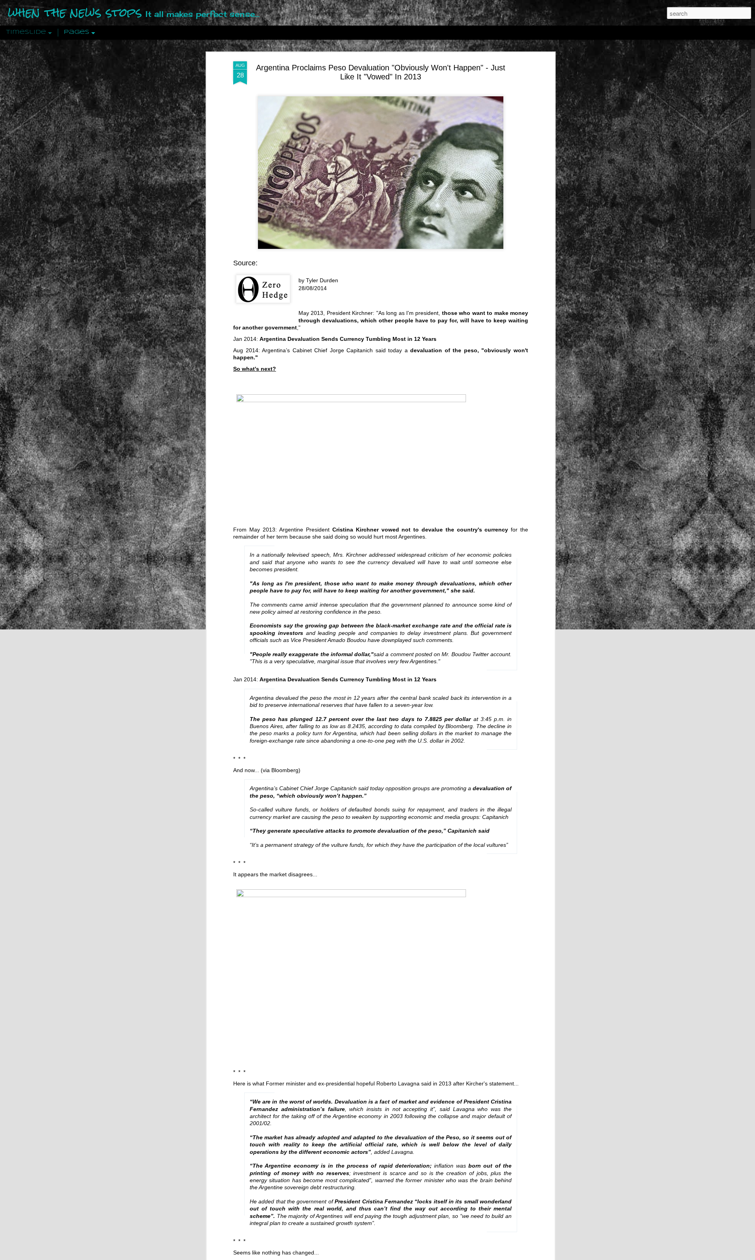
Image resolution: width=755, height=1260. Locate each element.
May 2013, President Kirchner (335, 313)
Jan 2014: (245, 339)
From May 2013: (255, 529)
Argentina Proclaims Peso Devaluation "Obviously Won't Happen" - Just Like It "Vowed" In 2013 (380, 72)
